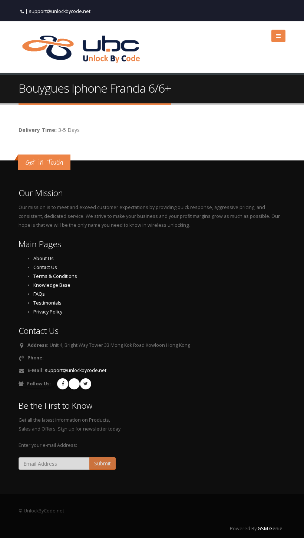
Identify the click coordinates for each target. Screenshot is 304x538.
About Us (43, 258)
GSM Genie (270, 528)
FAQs (39, 294)
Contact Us (45, 267)
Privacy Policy (47, 312)
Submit (102, 463)
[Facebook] (62, 383)
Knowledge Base (51, 285)
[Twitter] (85, 383)
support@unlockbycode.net (59, 11)
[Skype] (74, 383)
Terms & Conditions (55, 276)
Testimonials (47, 303)
